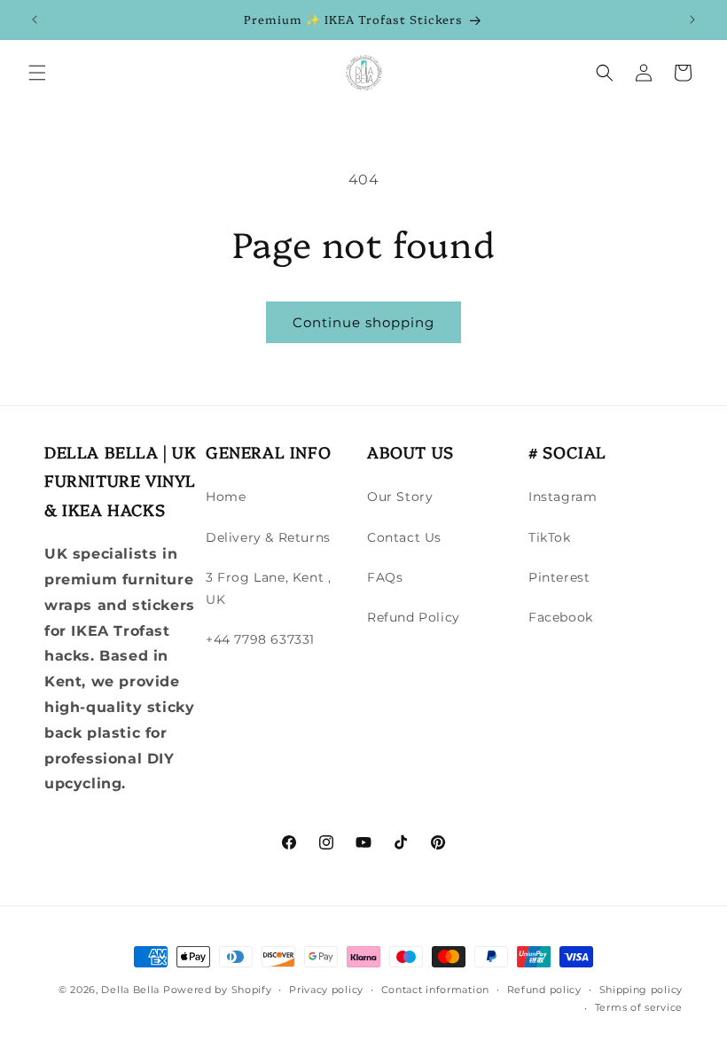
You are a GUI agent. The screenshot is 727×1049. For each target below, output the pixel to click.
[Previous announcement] (34, 19)
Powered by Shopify (217, 989)
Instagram (562, 497)
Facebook (560, 617)
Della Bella (130, 989)
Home (226, 497)
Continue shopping (363, 322)
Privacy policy (326, 989)
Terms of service (639, 1007)
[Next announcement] (692, 19)
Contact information (435, 989)
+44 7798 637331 (260, 639)
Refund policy (544, 989)
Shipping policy (641, 989)
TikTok (549, 537)
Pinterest (559, 577)
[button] (37, 72)
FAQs (385, 577)
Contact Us (404, 537)
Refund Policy (413, 617)
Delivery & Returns (268, 537)
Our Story (400, 497)
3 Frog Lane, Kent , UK (268, 588)
